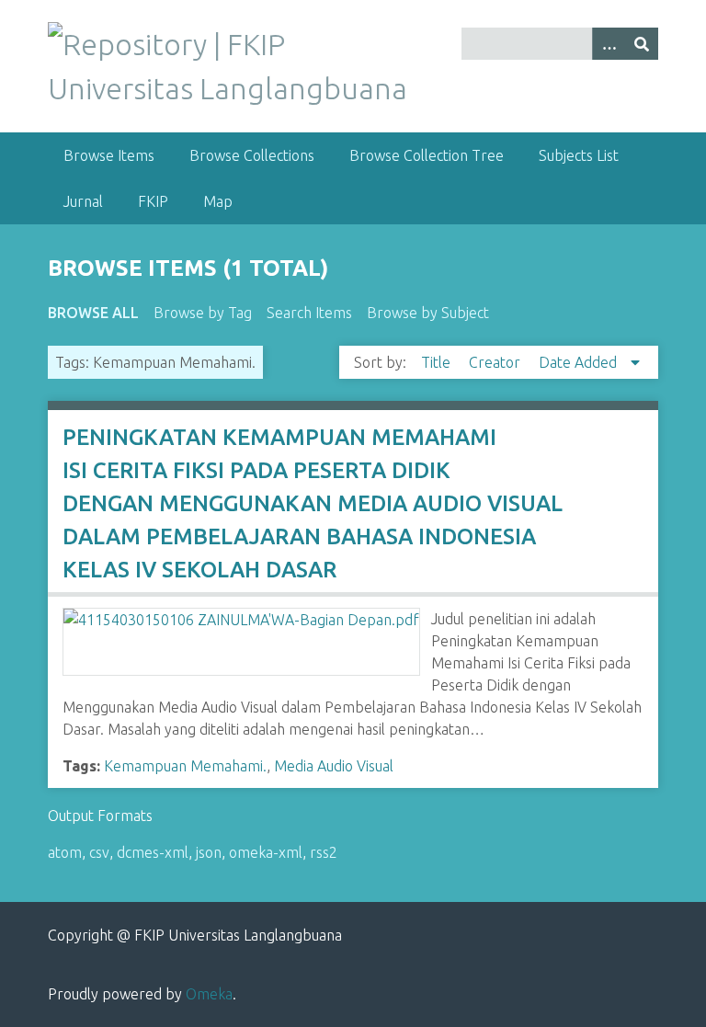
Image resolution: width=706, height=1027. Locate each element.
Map (218, 201)
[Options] (608, 44)
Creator (496, 362)
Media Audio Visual (333, 766)
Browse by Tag (203, 312)
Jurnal (83, 201)
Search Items (309, 312)
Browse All (93, 312)
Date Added (580, 362)
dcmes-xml (152, 852)
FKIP (153, 201)
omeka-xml (265, 852)
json (209, 852)
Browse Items (108, 155)
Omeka (209, 994)
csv (99, 852)
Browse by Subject (428, 312)
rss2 (323, 852)
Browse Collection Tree (426, 155)
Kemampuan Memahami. (185, 766)
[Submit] (641, 44)
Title (437, 362)
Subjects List (579, 155)
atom (65, 852)
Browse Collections (251, 155)
